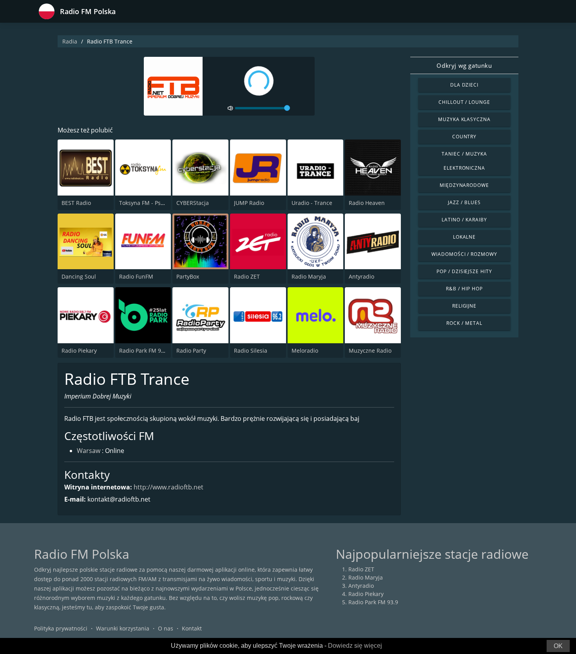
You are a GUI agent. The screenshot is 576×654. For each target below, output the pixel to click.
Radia (69, 41)
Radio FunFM (136, 276)
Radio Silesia (250, 350)
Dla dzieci (464, 85)
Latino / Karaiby (464, 219)
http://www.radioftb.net (168, 487)
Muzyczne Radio (370, 350)
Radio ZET (247, 276)
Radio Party (191, 350)
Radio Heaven (367, 203)
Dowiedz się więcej (355, 645)
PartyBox (187, 276)
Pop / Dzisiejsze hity (464, 271)
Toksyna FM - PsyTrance (150, 203)
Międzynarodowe (464, 185)
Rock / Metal (464, 323)
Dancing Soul (79, 276)
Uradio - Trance (312, 203)
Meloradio (305, 350)
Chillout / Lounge (464, 102)
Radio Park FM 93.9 (144, 350)
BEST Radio (76, 203)
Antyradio (361, 276)
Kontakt (192, 628)
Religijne (464, 306)
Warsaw (88, 450)
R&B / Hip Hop (464, 288)
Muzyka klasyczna (464, 119)
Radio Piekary (79, 350)
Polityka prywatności (60, 628)
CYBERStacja (192, 203)
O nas (165, 628)
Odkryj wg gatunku (464, 65)
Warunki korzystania (122, 628)
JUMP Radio (249, 203)
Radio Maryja (309, 276)
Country (464, 136)
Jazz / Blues (464, 202)
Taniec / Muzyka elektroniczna (464, 160)
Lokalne (464, 237)
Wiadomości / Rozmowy (464, 254)
